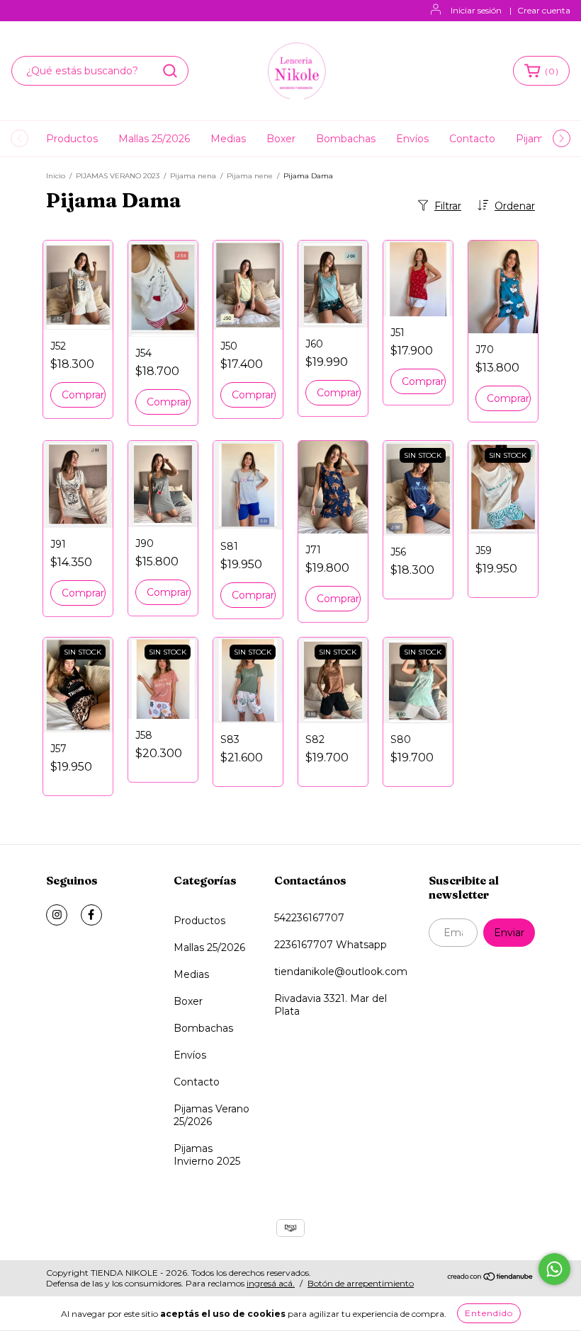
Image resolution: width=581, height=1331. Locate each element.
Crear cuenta (543, 10)
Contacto (472, 138)
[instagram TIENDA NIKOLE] (56, 915)
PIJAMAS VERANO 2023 (117, 175)
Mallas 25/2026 (154, 138)
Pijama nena (193, 175)
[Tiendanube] (490, 1278)
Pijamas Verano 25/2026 (211, 1115)
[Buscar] (170, 70)
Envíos (412, 138)
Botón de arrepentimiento (361, 1283)
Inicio (55, 175)
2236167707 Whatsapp (330, 944)
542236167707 (309, 917)
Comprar (83, 394)
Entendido (489, 1313)
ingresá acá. (271, 1283)
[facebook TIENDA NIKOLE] (91, 915)
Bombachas (346, 138)
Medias (228, 138)
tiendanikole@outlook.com (340, 971)
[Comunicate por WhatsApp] (554, 1269)
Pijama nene (250, 175)
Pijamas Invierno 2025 (207, 1155)
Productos (72, 138)
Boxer (280, 138)
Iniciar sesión (476, 10)
